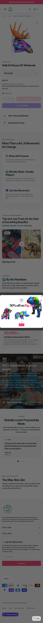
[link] (21, 308)
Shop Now (21, 324)
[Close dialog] (41, 296)
